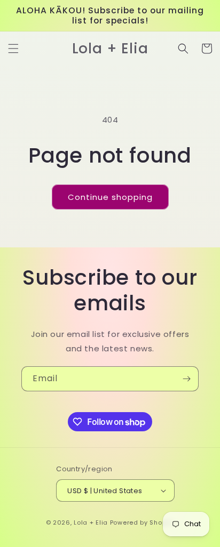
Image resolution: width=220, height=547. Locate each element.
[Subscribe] (186, 378)
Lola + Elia (91, 522)
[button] (13, 48)
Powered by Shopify (142, 522)
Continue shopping (110, 197)
